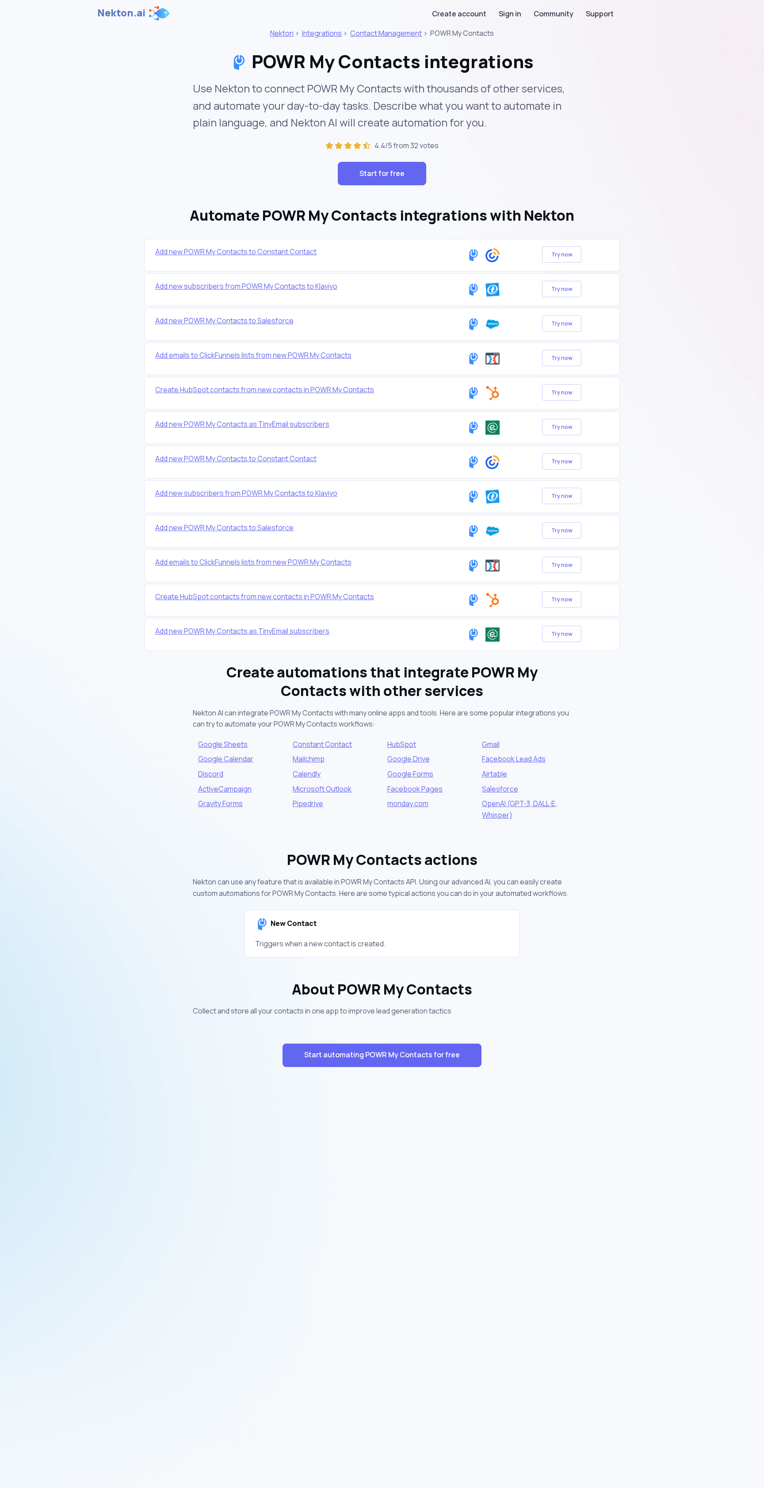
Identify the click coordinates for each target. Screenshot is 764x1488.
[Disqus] (382, 1231)
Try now (561, 254)
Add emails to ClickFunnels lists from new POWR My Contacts (253, 355)
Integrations (322, 33)
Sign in (510, 14)
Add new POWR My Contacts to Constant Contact (236, 251)
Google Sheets (223, 744)
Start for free (382, 173)
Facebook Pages (415, 789)
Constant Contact (322, 744)
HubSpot (401, 744)
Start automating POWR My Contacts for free (382, 1055)
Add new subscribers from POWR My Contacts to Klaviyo (246, 286)
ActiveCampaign (225, 789)
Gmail (491, 744)
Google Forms (410, 774)
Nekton (282, 33)
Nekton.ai (121, 12)
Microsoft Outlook (322, 789)
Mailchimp (309, 759)
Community (553, 14)
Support (600, 14)
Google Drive (408, 759)
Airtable (494, 774)
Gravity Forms (220, 803)
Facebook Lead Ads (514, 759)
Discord (210, 774)
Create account (459, 14)
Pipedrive (308, 803)
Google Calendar (225, 759)
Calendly (307, 774)
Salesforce (500, 789)
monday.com (407, 803)
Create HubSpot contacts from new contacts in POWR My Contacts (264, 389)
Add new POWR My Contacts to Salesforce (224, 320)
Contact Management (386, 33)
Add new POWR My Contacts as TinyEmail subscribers (242, 424)
